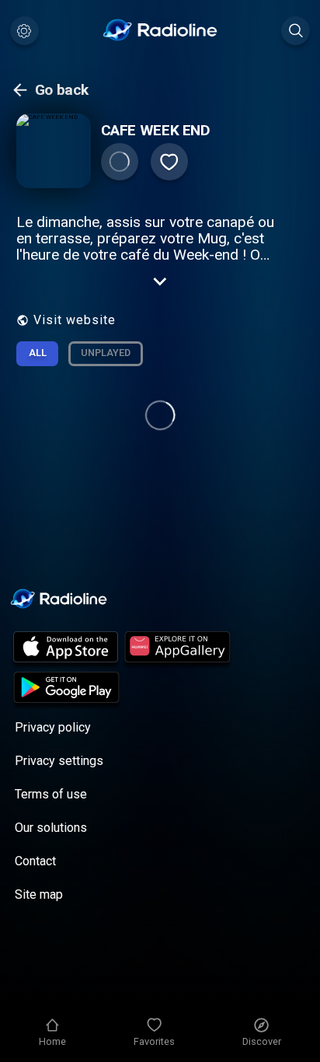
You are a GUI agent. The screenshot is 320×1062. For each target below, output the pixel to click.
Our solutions (51, 827)
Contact (35, 861)
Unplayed (105, 352)
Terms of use (51, 794)
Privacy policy (53, 727)
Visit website (74, 320)
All (38, 352)
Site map (39, 894)
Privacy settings (59, 760)
